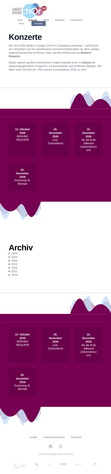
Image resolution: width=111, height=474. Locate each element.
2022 (14, 267)
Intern (21, 23)
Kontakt (38, 23)
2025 (14, 257)
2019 (14, 274)
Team (20, 20)
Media (46, 20)
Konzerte (33, 20)
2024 (14, 260)
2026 (14, 253)
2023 (14, 264)
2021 (14, 271)
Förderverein (76, 20)
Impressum (76, 437)
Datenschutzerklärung (53, 437)
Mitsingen (59, 20)
